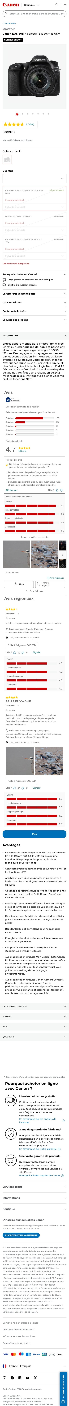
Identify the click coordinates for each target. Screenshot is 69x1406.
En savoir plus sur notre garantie (38, 1148)
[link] (34, 194)
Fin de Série (10, 23)
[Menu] (65, 4)
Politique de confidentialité (18, 1329)
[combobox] (34, 13)
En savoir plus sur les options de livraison (37, 1121)
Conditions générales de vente (20, 1322)
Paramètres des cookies (16, 1343)
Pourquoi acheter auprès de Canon (39, 1175)
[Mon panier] (57, 4)
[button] (17, 114)
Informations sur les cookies (19, 1336)
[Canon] (11, 4)
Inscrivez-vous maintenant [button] (21, 1235)
